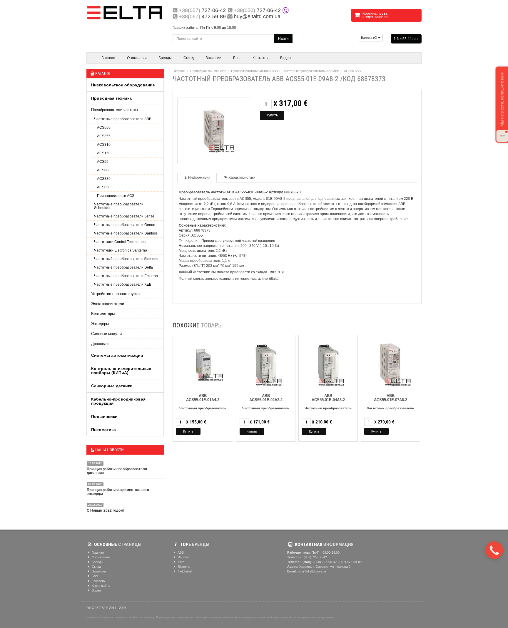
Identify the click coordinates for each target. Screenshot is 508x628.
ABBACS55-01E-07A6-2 (390, 397)
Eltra (180, 562)
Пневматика (103, 429)
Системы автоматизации (117, 355)
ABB (180, 552)
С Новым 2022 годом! (105, 510)
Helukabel (184, 571)
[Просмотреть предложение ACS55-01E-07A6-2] (390, 363)
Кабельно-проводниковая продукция (118, 401)
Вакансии (213, 58)
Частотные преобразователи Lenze (124, 216)
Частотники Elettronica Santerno (120, 250)
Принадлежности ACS (115, 196)
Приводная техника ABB (208, 71)
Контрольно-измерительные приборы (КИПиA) (121, 370)
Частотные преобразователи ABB (122, 119)
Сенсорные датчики (112, 386)
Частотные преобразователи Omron (124, 225)
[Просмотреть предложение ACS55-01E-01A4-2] (203, 363)
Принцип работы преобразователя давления (117, 471)
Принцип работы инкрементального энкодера (118, 492)
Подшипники (104, 416)
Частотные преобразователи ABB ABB (311, 71)
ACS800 (104, 170)
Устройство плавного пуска (115, 294)
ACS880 (104, 179)
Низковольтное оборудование (123, 85)
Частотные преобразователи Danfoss (126, 233)
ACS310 (104, 145)
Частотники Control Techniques (120, 242)
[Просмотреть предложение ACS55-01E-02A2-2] (265, 363)
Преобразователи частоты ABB (254, 71)
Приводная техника (111, 98)
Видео (285, 58)
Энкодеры (100, 323)
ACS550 (104, 127)
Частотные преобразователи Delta (123, 267)
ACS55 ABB (352, 71)
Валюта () (369, 37)
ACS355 (104, 136)
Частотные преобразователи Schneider (118, 206)
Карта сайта (100, 585)
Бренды (165, 58)
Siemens (183, 566)
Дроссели (99, 343)
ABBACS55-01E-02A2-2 (266, 397)
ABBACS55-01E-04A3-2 (328, 397)
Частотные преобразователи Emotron (126, 276)
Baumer (183, 557)
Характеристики (241, 177)
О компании (137, 58)
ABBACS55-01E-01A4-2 (202, 397)
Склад (188, 58)
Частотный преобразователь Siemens (126, 259)
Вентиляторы (103, 314)
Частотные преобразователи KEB (122, 284)
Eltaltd (274, 279)
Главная (108, 58)
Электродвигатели (107, 304)
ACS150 (104, 153)
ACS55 (102, 162)
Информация (199, 177)
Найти (283, 38)
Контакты (260, 58)
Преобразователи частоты (114, 110)
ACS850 (104, 187)
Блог (237, 58)
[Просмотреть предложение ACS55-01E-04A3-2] (328, 363)
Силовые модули (106, 333)
